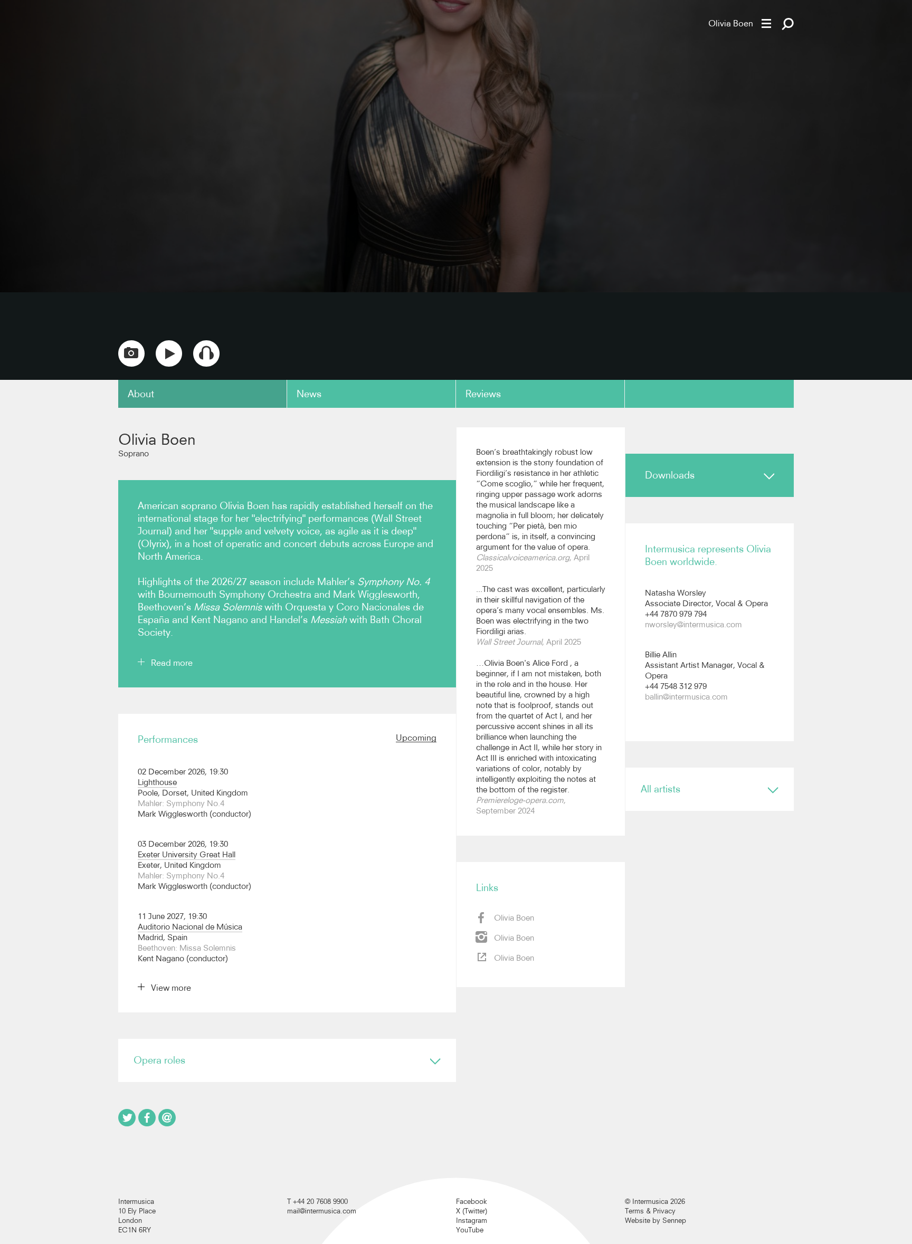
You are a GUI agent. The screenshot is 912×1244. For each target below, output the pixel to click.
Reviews (483, 394)
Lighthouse (157, 782)
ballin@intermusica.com (686, 697)
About (141, 394)
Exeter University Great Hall (186, 854)
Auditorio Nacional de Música (190, 927)
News (309, 394)
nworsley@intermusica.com (693, 624)
